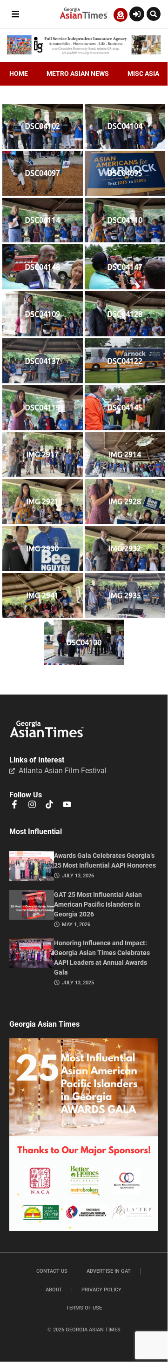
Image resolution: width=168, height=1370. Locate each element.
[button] (15, 14)
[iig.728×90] (84, 52)
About (54, 1290)
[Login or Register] (136, 14)
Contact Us (51, 1271)
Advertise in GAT (109, 1271)
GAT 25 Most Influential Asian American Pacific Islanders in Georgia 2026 (98, 904)
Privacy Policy (101, 1290)
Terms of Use (84, 1308)
